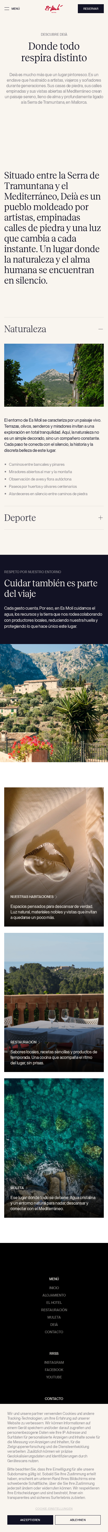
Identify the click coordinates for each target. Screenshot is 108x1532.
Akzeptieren (30, 1520)
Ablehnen (78, 1520)
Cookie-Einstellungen (54, 1508)
